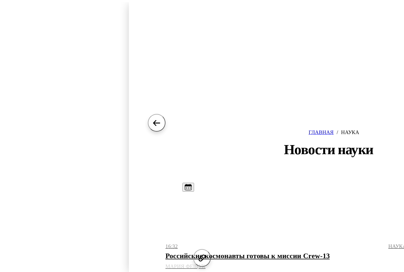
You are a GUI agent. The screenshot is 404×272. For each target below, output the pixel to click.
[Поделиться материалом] (202, 258)
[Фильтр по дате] (188, 187)
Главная (321, 132)
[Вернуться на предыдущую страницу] (156, 123)
